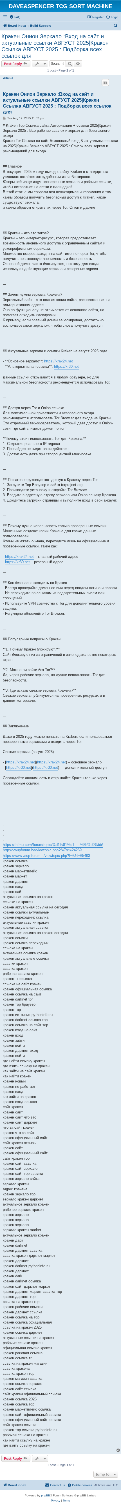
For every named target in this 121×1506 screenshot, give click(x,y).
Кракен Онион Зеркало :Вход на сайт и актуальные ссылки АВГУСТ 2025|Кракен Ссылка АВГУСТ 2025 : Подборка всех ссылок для (55, 46)
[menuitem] (15, 17)
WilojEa (8, 77)
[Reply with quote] (105, 82)
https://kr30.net (66, 366)
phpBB (45, 1495)
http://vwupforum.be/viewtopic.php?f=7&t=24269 (42, 850)
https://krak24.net (58, 361)
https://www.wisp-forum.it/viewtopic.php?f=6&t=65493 (46, 856)
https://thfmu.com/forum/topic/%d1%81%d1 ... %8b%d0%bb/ (53, 845)
